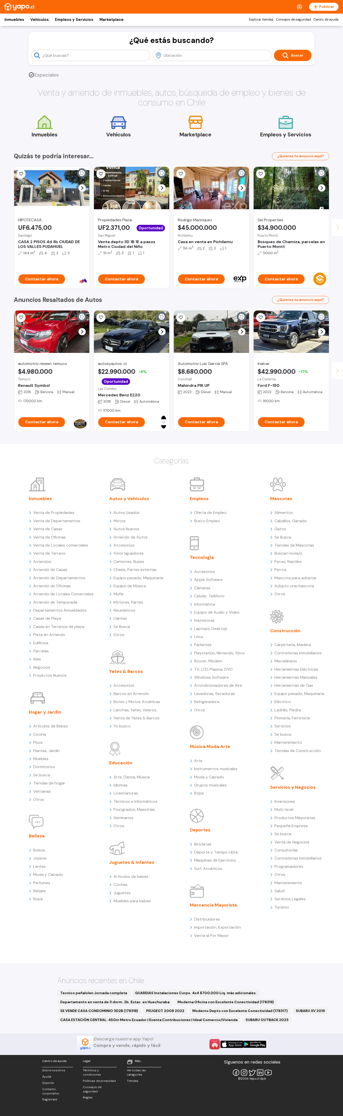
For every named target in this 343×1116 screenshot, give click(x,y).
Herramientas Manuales (295, 677)
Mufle (118, 594)
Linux (198, 636)
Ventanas (42, 791)
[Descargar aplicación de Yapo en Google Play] (254, 1044)
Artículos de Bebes (50, 726)
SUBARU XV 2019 (310, 1010)
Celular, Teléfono (209, 596)
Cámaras (202, 588)
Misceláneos (285, 661)
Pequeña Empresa (291, 825)
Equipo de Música (129, 586)
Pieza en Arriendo (49, 634)
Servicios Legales (290, 898)
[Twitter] (252, 1073)
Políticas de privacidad (99, 1081)
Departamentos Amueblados (60, 610)
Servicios (282, 726)
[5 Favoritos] (100, 173)
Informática (204, 604)
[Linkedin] (260, 1073)
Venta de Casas (47, 529)
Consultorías (286, 850)
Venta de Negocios (291, 842)
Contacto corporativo (50, 1091)
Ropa (38, 898)
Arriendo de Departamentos (59, 577)
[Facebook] (236, 1073)
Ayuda (46, 1077)
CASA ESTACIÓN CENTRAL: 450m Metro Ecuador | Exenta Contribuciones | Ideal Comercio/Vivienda (149, 1020)
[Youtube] (268, 1073)
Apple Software (208, 579)
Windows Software (211, 677)
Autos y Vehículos (129, 499)
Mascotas (281, 499)
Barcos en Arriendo (131, 693)
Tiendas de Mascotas (294, 545)
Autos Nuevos (126, 529)
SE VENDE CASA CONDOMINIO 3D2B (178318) (99, 1010)
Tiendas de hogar (49, 783)
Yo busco (122, 726)
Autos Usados (126, 512)
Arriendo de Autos (130, 537)
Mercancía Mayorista (213, 905)
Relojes (39, 890)
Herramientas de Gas (293, 685)
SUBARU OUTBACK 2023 (267, 1020)
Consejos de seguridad (293, 20)
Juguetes (122, 892)
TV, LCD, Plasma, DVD (213, 669)
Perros (280, 569)
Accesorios (123, 545)
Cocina (39, 734)
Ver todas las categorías (136, 1072)
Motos (119, 520)
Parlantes (202, 644)
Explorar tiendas (261, 20)
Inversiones (284, 801)
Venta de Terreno (49, 553)
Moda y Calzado (48, 874)
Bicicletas (202, 844)
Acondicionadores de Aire (218, 685)
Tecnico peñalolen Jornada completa (93, 993)
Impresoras (204, 620)
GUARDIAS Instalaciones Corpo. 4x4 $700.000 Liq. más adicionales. (196, 993)
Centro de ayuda (325, 20)
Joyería (39, 858)
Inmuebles (14, 19)
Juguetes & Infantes (131, 862)
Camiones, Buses (128, 561)
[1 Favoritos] (21, 173)
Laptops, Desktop (210, 628)
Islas (37, 659)
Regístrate (49, 1099)
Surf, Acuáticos (208, 868)
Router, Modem (208, 661)
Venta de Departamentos (56, 520)
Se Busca (121, 626)
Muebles (40, 758)
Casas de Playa (47, 618)
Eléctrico (282, 701)
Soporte (48, 1083)
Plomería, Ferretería (292, 718)
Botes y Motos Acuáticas (136, 701)
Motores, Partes (128, 602)
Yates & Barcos (126, 671)
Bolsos (39, 850)
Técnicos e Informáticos (135, 801)
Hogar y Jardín (45, 712)
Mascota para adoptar (295, 577)
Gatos (280, 529)
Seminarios (123, 817)
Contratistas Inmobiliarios (298, 653)
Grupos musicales (210, 785)
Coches (120, 884)
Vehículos (39, 19)
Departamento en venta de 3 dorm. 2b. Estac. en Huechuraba (114, 1002)
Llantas (120, 618)
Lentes (39, 866)
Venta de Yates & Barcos (136, 718)
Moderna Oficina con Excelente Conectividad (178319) (226, 1002)
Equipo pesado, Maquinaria (138, 577)
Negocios (41, 667)
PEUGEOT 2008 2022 (165, 1010)
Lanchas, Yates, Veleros (134, 710)
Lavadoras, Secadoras (214, 693)
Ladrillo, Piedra (287, 710)
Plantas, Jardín (46, 750)
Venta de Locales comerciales (60, 545)
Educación (120, 763)
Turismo (281, 907)
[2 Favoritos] (260, 173)
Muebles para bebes (132, 901)
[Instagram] (244, 1073)
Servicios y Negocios (293, 787)
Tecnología (202, 557)
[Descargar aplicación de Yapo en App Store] (231, 1044)
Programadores (288, 866)
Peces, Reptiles (288, 561)
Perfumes (41, 882)
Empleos (199, 499)
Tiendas (132, 1081)
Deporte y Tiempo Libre (216, 852)
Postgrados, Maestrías (134, 809)
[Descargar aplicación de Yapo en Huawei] (214, 1044)
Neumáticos (124, 610)
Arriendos (42, 561)
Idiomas (120, 785)
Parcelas (41, 651)
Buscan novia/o (288, 553)
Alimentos (283, 512)
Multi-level (283, 809)
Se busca (41, 775)
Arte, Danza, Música (131, 777)
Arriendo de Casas (50, 569)
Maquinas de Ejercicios (215, 860)
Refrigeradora (206, 701)
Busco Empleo (207, 520)
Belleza (37, 836)
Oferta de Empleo (210, 512)
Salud (279, 890)
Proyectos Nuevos (50, 675)
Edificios (40, 643)
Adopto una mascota (294, 586)
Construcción (285, 631)
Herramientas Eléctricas (296, 669)
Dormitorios (44, 766)
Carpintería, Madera (292, 644)
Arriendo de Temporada (55, 602)
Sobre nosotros (53, 1070)
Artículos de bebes (130, 876)
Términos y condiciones (92, 1072)
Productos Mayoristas (294, 817)
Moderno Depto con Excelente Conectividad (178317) (240, 1010)
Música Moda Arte (210, 746)
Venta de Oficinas (49, 537)
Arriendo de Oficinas (52, 586)
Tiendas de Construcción (297, 750)
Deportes (200, 830)
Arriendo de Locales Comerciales (63, 594)
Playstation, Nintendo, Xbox (219, 653)
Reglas (88, 1097)
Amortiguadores (128, 553)
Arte (198, 760)
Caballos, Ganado (290, 520)
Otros (38, 799)
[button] (82, 188)
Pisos (38, 742)
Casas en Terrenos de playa (58, 626)
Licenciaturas (125, 793)
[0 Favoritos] (21, 317)
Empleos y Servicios (74, 19)
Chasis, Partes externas (135, 569)
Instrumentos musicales (216, 768)
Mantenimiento (288, 742)
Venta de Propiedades (53, 512)
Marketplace (111, 19)
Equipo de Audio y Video (217, 612)
